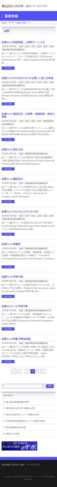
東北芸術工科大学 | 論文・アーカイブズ (29, 477)
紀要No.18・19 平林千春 (15, 306)
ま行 (51, 46)
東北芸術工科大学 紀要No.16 (36, 281)
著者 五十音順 (21, 22)
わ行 (39, 121)
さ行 (27, 46)
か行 (27, 216)
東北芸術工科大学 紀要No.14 (36, 154)
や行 (51, 216)
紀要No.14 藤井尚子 (12, 179)
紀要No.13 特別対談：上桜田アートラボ (23, 42)
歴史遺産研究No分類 (16, 427)
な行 (39, 46)
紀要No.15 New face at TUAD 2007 (20, 211)
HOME (4, 22)
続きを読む (8, 68)
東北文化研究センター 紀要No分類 (22, 414)
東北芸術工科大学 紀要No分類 (20, 408)
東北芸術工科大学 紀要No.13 (13, 50)
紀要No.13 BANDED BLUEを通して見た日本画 (27, 78)
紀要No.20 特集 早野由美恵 (16, 339)
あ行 (21, 46)
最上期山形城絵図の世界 (17, 402)
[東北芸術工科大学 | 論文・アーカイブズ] (24, 6)
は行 (45, 46)
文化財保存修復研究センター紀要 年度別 (25, 421)
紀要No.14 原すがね (12, 149)
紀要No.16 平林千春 (12, 276)
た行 (33, 46)
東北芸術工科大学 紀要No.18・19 (38, 310)
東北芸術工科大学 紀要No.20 (36, 343)
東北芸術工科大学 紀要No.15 (13, 219)
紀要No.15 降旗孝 (11, 244)
